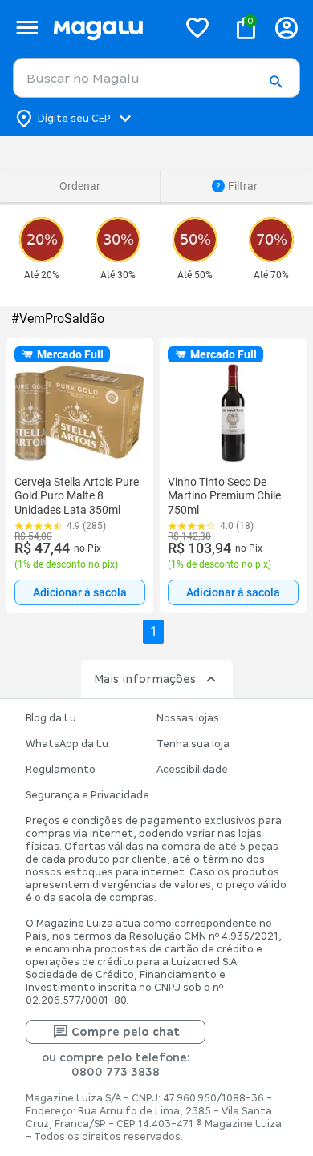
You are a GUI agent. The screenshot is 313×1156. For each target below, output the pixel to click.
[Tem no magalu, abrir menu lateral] (27, 28)
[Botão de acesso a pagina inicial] (109, 28)
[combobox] (156, 78)
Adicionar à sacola (80, 592)
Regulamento (61, 769)
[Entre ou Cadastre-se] (286, 28)
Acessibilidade (192, 769)
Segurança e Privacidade (87, 795)
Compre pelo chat (125, 1031)
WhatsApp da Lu (67, 744)
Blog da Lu (51, 718)
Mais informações (145, 679)
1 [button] (153, 631)
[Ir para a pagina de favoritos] (197, 27)
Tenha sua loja (193, 744)
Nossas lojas (187, 718)
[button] (275, 82)
